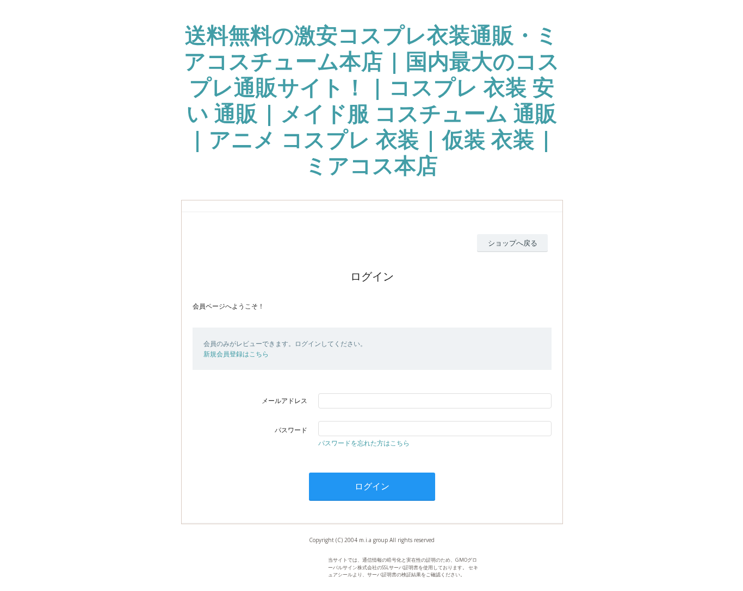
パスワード (291, 430)
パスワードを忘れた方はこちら (364, 443)
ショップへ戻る (512, 243)
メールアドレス (284, 400)
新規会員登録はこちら (236, 354)
